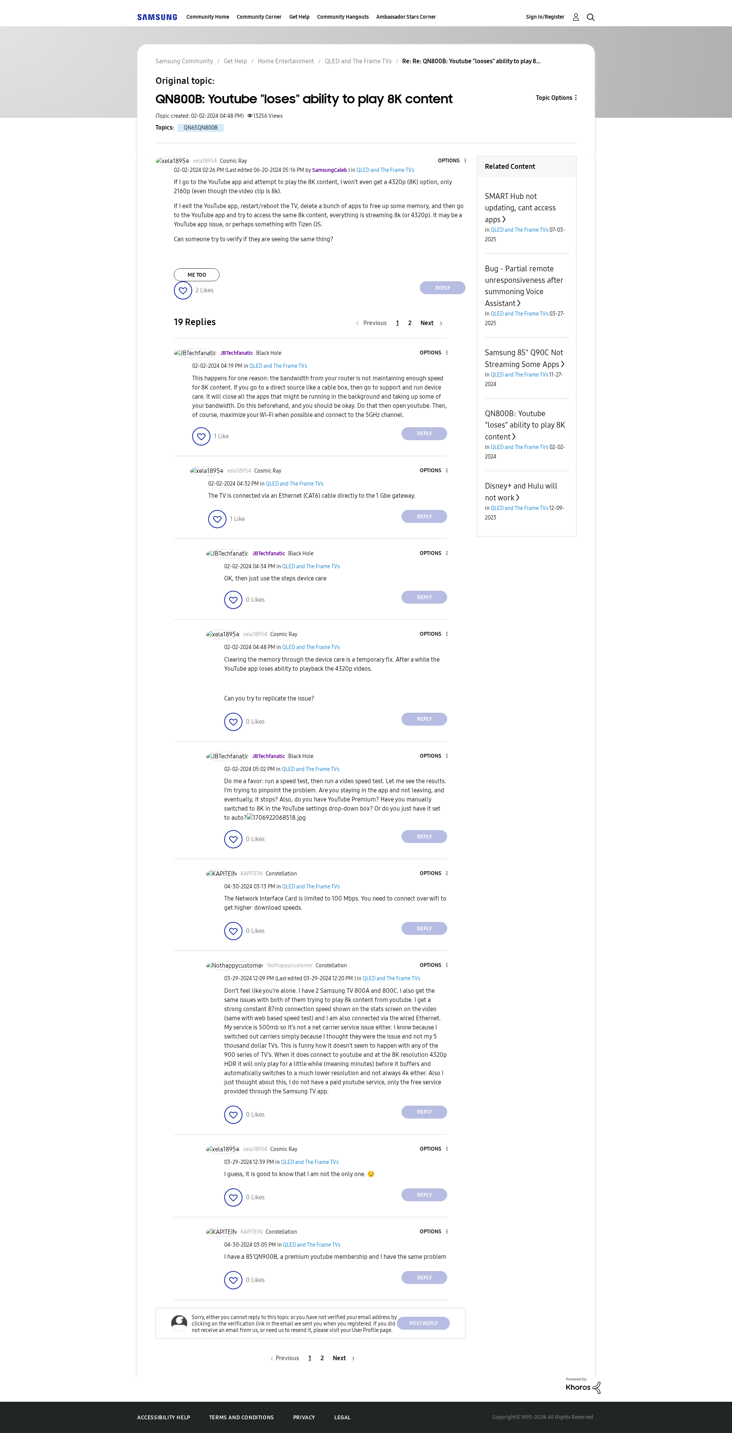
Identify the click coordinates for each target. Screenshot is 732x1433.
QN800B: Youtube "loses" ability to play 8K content (525, 425)
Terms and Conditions (241, 1417)
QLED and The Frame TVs (358, 61)
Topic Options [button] (554, 97)
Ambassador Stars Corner (406, 17)
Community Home (207, 17)
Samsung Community (184, 61)
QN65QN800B (201, 128)
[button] (452, 161)
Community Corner (259, 17)
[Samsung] (157, 17)
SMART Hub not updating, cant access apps (520, 208)
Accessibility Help (163, 1417)
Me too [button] (197, 275)
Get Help (299, 17)
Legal (342, 1417)
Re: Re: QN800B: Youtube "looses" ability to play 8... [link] (471, 61)
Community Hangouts (343, 17)
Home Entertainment (286, 61)
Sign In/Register (545, 17)
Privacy (304, 1417)
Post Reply (423, 1323)
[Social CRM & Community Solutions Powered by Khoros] (583, 1385)
